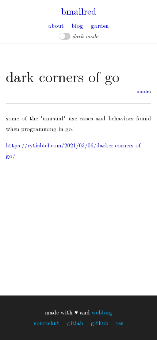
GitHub (99, 322)
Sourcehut (47, 322)
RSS (119, 322)
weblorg (102, 312)
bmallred (78, 11)
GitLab (75, 322)
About (56, 25)
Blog (77, 25)
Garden (100, 25)
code (144, 91)
